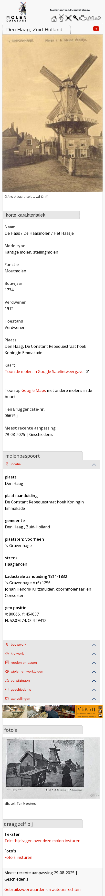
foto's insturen (18, 857)
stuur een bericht (99, 18)
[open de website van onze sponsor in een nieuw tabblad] (52, 714)
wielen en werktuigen (27, 671)
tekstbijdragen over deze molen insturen (42, 840)
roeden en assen (24, 662)
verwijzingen (20, 680)
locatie (16, 464)
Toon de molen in (44, 371)
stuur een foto (90, 18)
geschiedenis (21, 689)
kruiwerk (17, 653)
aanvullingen (20, 698)
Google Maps (33, 390)
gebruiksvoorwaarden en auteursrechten (42, 889)
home (54, 16)
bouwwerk (18, 644)
